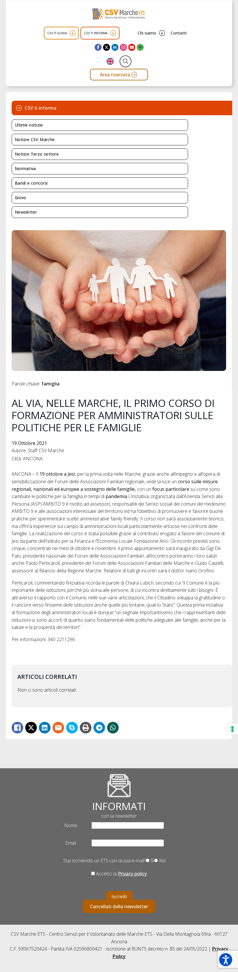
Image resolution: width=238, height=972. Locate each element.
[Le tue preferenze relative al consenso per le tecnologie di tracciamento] (232, 729)
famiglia (50, 383)
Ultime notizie (29, 125)
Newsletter (26, 212)
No (162, 860)
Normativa (25, 168)
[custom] (140, 47)
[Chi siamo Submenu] (162, 33)
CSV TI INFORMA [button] (95, 33)
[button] (225, 959)
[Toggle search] (125, 61)
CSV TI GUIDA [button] (57, 33)
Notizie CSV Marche (35, 139)
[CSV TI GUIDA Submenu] (72, 33)
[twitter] (106, 47)
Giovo (20, 197)
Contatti (179, 33)
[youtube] (131, 47)
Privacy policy (132, 873)
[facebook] (98, 47)
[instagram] (123, 47)
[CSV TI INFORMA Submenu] (113, 33)
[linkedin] (114, 47)
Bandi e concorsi (31, 183)
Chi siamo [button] (147, 33)
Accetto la (121, 873)
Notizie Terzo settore (37, 154)
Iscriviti (119, 896)
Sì (151, 860)
